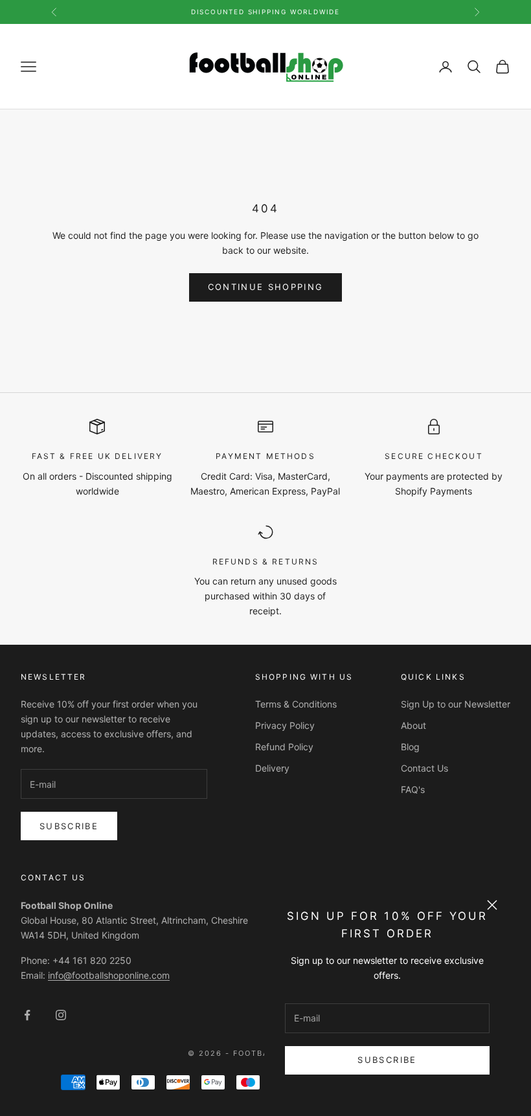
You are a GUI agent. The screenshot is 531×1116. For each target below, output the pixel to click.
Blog (410, 746)
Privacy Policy (285, 725)
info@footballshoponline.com (109, 975)
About (413, 725)
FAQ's (413, 789)
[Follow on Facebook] (27, 1015)
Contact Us (424, 768)
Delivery (272, 768)
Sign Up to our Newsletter (455, 703)
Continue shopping (266, 287)
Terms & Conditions (296, 703)
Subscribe (386, 1060)
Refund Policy (284, 746)
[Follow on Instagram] (60, 1015)
